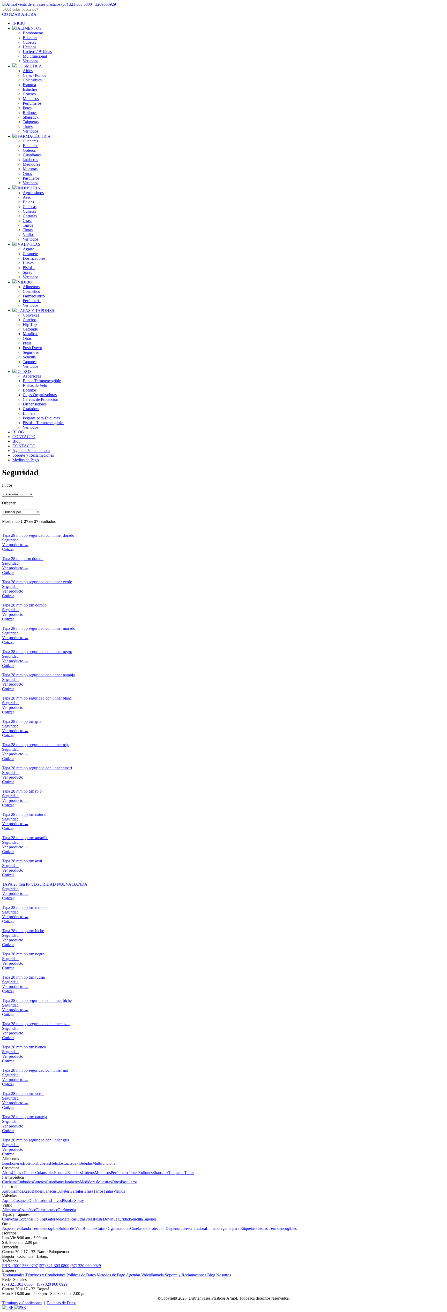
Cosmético (31, 291)
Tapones (29, 361)
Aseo (27, 197)
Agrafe (28, 249)
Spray (27, 272)
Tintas (28, 230)
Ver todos (30, 61)
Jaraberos (30, 159)
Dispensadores (35, 404)
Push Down (32, 348)
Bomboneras (33, 33)
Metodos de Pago (111, 1275)
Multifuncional (35, 56)
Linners (29, 413)
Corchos (29, 320)
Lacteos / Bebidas (37, 51)
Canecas (29, 206)
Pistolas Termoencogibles (43, 422)
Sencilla (29, 357)
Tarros (28, 225)
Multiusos (31, 98)
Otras (27, 338)
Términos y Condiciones (45, 1275)
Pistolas (29, 267)
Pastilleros (31, 178)
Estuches (30, 89)
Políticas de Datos (81, 1275)
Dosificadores (34, 258)
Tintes (28, 126)
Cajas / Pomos (34, 75)
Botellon (30, 37)
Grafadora (31, 408)
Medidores (31, 164)
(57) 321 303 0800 (54, 1265)
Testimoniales (13, 1275)
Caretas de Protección (40, 399)
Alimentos (31, 287)
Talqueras (31, 122)
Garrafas (30, 216)
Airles (28, 70)
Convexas (31, 315)
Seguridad (31, 352)
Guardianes (32, 155)
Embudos (30, 145)
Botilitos (29, 390)
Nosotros (223, 1275)
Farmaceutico (34, 296)
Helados (29, 47)
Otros (27, 173)
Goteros (29, 94)
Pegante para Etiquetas (41, 418)
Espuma (29, 84)
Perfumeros (32, 103)
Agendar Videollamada (145, 1275)
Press (27, 343)
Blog (211, 1275)
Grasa (27, 220)
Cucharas (30, 141)
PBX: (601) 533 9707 (20, 1265)
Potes (27, 108)
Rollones (30, 112)
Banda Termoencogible (42, 381)
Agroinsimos (33, 192)
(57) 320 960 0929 (85, 1265)
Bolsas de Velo (35, 385)
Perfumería (32, 300)
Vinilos (28, 234)
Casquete (30, 253)
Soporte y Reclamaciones (186, 1275)
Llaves (28, 263)
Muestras (30, 169)
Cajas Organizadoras (40, 395)
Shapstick (31, 117)
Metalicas (30, 334)
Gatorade (30, 329)
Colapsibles (32, 80)
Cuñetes (29, 211)
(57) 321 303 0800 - (19, 1284)
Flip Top (30, 324)
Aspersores (32, 376)
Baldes (28, 202)
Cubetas (29, 42)
